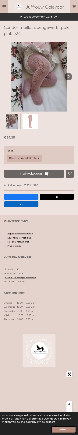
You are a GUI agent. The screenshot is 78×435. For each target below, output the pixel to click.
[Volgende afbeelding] (68, 76)
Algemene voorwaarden (20, 234)
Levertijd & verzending (19, 238)
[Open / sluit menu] (4, 6)
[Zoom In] (69, 404)
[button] (12, 121)
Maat (10, 151)
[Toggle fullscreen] (69, 374)
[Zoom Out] (69, 410)
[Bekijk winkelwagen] (74, 6)
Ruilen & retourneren (18, 242)
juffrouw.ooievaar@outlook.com (20, 277)
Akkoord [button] (63, 429)
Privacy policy (14, 246)
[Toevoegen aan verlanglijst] (70, 174)
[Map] (39, 392)
